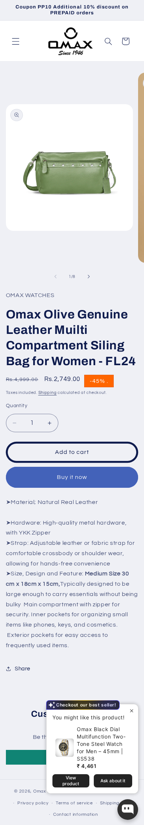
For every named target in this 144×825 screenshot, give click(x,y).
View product (70, 780)
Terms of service (74, 803)
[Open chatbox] (127, 809)
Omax (39, 791)
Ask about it (112, 780)
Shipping (47, 393)
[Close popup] (131, 710)
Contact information (75, 814)
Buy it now (72, 477)
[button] (15, 41)
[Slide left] (55, 276)
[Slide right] (88, 276)
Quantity (16, 405)
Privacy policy (32, 803)
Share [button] (22, 668)
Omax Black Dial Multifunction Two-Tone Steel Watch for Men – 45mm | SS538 (101, 744)
